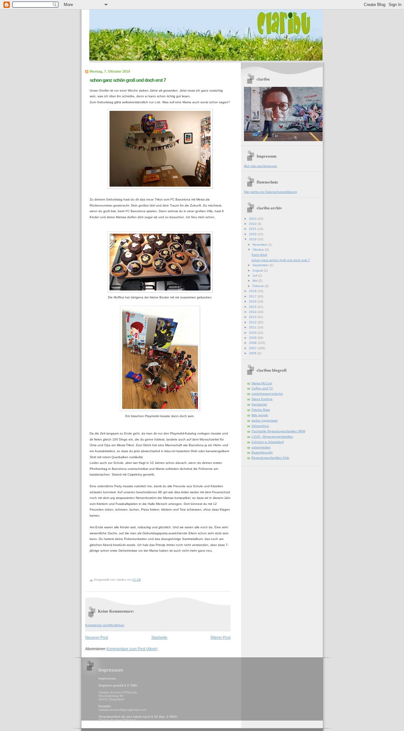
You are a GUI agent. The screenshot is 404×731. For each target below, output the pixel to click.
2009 (253, 337)
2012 (253, 322)
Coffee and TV (262, 388)
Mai (255, 280)
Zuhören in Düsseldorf (268, 442)
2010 (253, 332)
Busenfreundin (262, 452)
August (258, 270)
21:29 (136, 579)
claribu (159, 34)
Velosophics (260, 426)
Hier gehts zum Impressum (260, 166)
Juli (255, 275)
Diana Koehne (262, 399)
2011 (253, 327)
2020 (253, 234)
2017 (253, 296)
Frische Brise (261, 409)
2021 (253, 229)
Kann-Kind (259, 254)
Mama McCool (262, 383)
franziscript (259, 404)
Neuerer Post (96, 637)
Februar (258, 286)
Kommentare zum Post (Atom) (131, 649)
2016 (253, 301)
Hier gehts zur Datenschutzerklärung (270, 192)
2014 (253, 312)
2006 (253, 353)
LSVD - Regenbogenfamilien (272, 436)
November (260, 244)
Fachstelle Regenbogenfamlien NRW (278, 431)
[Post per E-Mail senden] (142, 579)
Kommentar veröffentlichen (104, 625)
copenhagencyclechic (267, 393)
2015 (253, 307)
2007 (253, 348)
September (261, 265)
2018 (253, 291)
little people (260, 415)
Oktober (258, 249)
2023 (253, 218)
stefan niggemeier (265, 420)
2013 (253, 317)
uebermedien (261, 447)
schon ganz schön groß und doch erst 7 (128, 80)
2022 (253, 223)
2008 (253, 343)
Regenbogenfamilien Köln (270, 457)
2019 (253, 239)
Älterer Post (220, 637)
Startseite (159, 637)
